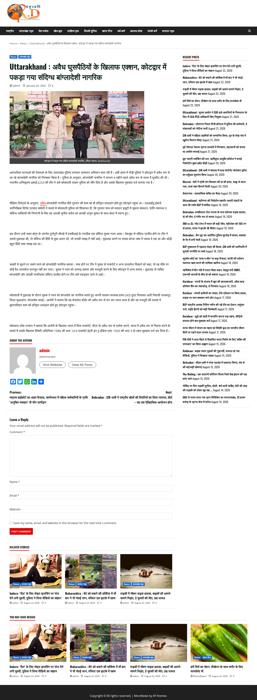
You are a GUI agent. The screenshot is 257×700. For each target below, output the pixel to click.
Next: (132, 397)
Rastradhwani (199, 676)
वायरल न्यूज (168, 31)
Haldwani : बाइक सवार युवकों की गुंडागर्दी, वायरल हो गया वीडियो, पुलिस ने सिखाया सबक (211, 353)
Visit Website (52, 365)
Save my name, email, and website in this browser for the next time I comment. (65, 523)
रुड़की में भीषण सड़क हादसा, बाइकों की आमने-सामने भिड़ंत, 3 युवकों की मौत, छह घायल (145, 595)
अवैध (43, 203)
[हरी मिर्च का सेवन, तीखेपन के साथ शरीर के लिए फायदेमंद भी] (219, 643)
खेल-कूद (58, 31)
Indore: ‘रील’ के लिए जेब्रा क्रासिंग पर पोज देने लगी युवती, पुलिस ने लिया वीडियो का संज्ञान (35, 595)
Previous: (49, 397)
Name (15, 482)
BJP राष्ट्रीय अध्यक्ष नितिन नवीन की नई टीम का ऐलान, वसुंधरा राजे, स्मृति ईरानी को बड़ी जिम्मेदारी (213, 307)
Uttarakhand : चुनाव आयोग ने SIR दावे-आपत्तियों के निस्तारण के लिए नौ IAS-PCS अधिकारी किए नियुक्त (215, 114)
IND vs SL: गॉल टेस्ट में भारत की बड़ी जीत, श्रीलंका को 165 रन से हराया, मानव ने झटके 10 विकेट (214, 225)
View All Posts (82, 365)
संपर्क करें (152, 31)
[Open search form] (249, 30)
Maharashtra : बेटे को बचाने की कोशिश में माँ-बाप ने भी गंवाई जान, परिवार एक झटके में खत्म (91, 595)
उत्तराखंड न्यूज (26, 31)
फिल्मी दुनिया (90, 31)
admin (16, 85)
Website (15, 509)
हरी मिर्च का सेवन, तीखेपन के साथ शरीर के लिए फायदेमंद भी (212, 101)
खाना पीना (107, 31)
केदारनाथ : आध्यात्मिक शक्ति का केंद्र (201, 193)
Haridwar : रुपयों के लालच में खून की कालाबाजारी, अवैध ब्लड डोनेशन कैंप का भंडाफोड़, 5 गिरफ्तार (213, 283)
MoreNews (141, 696)
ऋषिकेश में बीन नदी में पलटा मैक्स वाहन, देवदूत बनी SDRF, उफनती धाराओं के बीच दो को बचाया (211, 272)
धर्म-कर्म (121, 31)
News (13, 56)
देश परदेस (43, 31)
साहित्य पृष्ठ (73, 31)
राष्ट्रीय (10, 31)
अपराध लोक (136, 31)
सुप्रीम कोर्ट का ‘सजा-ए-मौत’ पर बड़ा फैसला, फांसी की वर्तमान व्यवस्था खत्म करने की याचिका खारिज (213, 260)
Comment (17, 432)
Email (14, 495)
